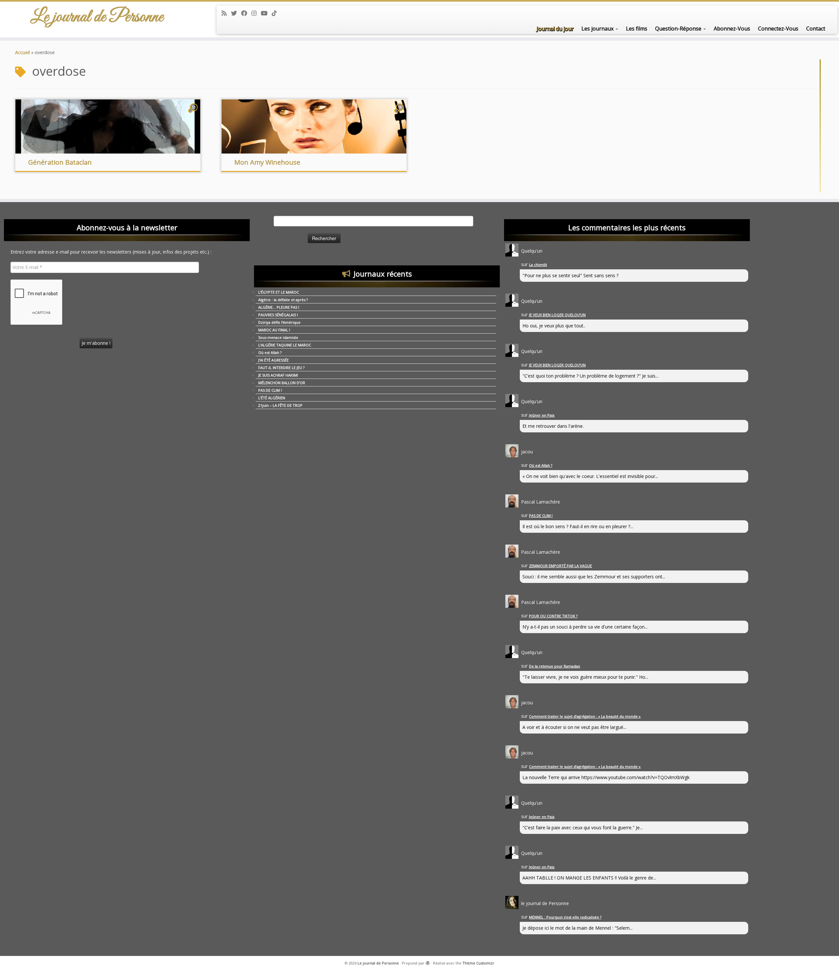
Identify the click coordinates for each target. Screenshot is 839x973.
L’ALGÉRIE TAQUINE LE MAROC (284, 344)
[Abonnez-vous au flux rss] (226, 13)
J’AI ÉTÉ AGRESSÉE (273, 360)
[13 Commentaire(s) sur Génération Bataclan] (194, 113)
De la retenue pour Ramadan (554, 666)
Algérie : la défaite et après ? (283, 299)
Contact (815, 28)
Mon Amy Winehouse (267, 162)
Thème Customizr (478, 963)
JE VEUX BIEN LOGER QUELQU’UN (557, 314)
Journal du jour (555, 28)
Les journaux (598, 28)
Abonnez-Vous (732, 28)
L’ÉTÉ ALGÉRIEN (271, 397)
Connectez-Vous (778, 28)
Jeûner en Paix (542, 415)
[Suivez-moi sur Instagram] (256, 13)
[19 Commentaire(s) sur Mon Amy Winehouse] (400, 113)
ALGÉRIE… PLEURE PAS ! (278, 307)
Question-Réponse (679, 28)
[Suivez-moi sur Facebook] (246, 13)
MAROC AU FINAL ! (274, 329)
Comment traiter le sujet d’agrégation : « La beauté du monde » (585, 716)
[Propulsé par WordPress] (427, 962)
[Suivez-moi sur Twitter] (236, 13)
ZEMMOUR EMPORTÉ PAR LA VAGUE (560, 565)
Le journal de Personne (96, 17)
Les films (636, 28)
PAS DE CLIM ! (270, 390)
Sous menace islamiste (278, 337)
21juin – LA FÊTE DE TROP (280, 405)
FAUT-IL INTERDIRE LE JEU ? (281, 367)
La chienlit (538, 264)
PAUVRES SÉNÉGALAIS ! (278, 314)
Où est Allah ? (270, 352)
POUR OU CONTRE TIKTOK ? (553, 615)
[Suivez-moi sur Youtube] (266, 13)
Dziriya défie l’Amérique (279, 322)
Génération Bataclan (60, 162)
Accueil (22, 52)
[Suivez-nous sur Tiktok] (276, 13)
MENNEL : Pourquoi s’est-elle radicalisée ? (565, 917)
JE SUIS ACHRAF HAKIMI (278, 375)
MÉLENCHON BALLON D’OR (281, 382)
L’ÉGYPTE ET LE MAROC (278, 292)
